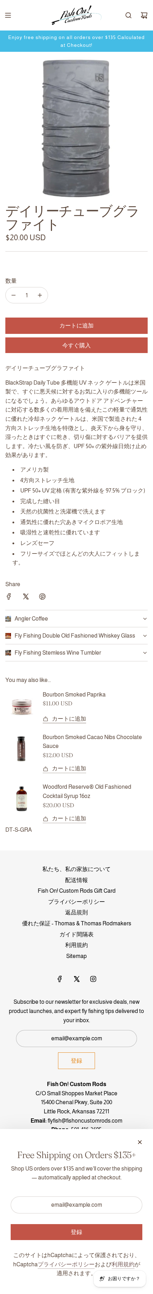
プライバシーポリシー (66, 1264)
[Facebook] (60, 979)
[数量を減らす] (13, 295)
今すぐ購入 (76, 345)
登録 (76, 1060)
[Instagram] (93, 979)
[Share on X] (25, 598)
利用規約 (123, 1264)
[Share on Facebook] (9, 598)
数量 (11, 281)
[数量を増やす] (40, 295)
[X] (76, 979)
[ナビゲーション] (8, 15)
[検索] (128, 15)
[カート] (144, 15)
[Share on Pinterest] (42, 598)
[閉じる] (140, 1142)
